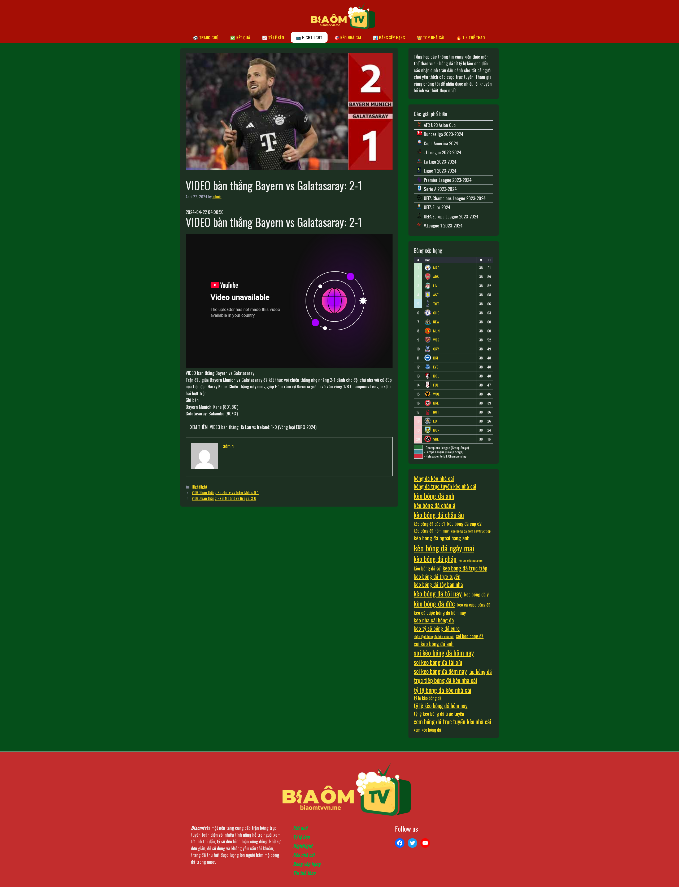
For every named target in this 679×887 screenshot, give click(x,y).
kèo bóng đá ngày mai (444, 548)
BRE (436, 403)
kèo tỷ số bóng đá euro (437, 628)
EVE (435, 367)
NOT (436, 412)
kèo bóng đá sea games (470, 560)
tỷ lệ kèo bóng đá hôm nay (441, 705)
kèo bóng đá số (427, 568)
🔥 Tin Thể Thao (470, 37)
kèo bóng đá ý (476, 594)
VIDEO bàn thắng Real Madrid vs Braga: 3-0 (224, 498)
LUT (436, 421)
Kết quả (300, 827)
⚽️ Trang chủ (205, 37)
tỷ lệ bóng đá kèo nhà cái (442, 690)
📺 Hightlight (309, 37)
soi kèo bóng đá (470, 635)
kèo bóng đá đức (434, 603)
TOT (436, 303)
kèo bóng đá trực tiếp (465, 568)
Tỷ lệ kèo (301, 836)
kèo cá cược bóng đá (473, 604)
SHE (436, 439)
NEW (436, 321)
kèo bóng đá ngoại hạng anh (441, 538)
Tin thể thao (304, 873)
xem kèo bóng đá (427, 730)
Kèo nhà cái (304, 854)
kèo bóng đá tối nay (438, 593)
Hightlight (199, 487)
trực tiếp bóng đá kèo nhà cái (445, 680)
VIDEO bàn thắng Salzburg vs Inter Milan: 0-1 (225, 492)
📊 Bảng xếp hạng (389, 37)
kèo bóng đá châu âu (439, 515)
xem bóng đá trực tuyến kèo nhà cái (452, 721)
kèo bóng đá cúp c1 (429, 524)
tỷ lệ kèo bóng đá (428, 698)
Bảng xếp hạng (307, 863)
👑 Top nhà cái (430, 37)
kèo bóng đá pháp (435, 559)
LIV (435, 285)
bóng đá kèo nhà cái (434, 478)
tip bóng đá (480, 671)
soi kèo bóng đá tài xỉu (438, 662)
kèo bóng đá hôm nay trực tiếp (471, 531)
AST (436, 294)
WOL (436, 394)
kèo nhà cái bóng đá (434, 620)
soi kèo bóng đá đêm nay (440, 671)
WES (436, 339)
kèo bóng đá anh (434, 495)
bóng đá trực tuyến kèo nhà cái (445, 486)
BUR (436, 430)
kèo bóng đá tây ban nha (438, 584)
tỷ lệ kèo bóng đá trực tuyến (439, 713)
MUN (436, 330)
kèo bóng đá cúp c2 (464, 523)
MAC (436, 267)
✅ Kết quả (240, 37)
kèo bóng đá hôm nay (431, 531)
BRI (435, 357)
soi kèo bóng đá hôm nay (444, 652)
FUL (435, 385)
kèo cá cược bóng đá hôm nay (440, 612)
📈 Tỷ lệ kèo (273, 37)
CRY (436, 348)
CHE (436, 312)
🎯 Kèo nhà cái (347, 37)
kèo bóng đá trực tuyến (437, 576)
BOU (436, 376)
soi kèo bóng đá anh (434, 644)
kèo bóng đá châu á (434, 505)
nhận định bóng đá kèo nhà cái (434, 636)
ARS (436, 276)
